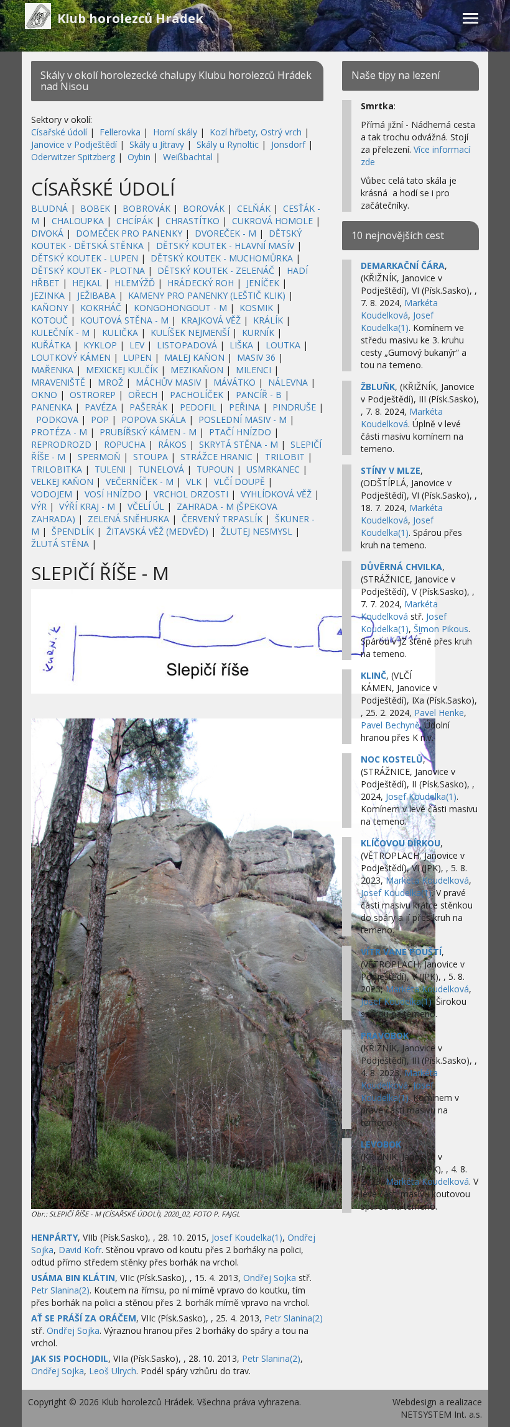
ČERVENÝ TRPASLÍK (222, 519)
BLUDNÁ (49, 208)
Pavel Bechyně (390, 725)
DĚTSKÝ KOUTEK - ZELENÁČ (215, 270)
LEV (136, 345)
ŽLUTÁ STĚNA (60, 544)
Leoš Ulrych (112, 1371)
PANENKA (51, 407)
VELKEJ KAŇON (62, 481)
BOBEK (95, 208)
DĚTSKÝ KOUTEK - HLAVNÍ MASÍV (225, 245)
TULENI (110, 469)
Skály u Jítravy (156, 144)
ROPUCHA (125, 444)
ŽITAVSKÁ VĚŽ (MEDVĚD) (157, 531)
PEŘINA (244, 407)
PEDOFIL (198, 407)
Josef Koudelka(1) (246, 1237)
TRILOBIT (285, 457)
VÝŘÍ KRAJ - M (87, 506)
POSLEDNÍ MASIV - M (242, 419)
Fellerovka (120, 132)
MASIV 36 (256, 357)
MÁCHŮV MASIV (168, 382)
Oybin (139, 157)
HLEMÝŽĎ (134, 283)
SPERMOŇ (99, 457)
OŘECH (142, 395)
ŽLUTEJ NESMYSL (256, 531)
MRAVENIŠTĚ (58, 382)
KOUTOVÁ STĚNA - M (124, 320)
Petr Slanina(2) (60, 1290)
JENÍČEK (262, 283)
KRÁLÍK (268, 320)
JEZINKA (48, 295)
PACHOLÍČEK (196, 395)
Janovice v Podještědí (74, 144)
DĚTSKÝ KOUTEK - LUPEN (84, 258)
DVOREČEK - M (225, 233)
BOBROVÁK (146, 208)
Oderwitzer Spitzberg (73, 157)
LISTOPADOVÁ (187, 345)
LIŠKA (241, 345)
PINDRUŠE (294, 407)
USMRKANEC (273, 469)
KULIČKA (120, 332)
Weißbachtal (188, 157)
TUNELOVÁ (161, 469)
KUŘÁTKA (51, 345)
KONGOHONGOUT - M (180, 308)
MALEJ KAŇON (194, 357)
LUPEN (137, 357)
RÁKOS (172, 444)
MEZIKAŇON (196, 370)
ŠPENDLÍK (73, 531)
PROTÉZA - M (59, 432)
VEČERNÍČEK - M (140, 481)
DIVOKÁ (47, 233)
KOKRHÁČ (100, 308)
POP (100, 419)
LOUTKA (283, 345)
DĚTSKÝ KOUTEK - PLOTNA (88, 270)
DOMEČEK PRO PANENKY (129, 233)
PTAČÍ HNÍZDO (240, 432)
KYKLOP (100, 345)
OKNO (44, 395)
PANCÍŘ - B (259, 395)
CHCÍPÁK (134, 221)
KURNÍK (258, 332)
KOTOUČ (49, 320)
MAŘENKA (52, 370)
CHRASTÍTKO (192, 221)
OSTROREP (93, 395)
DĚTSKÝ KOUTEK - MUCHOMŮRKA (222, 258)
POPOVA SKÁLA (153, 419)
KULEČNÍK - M (60, 332)
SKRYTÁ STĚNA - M (238, 444)
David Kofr (79, 1250)
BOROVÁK (204, 208)
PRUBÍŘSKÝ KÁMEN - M (148, 432)
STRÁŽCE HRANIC (216, 457)
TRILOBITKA (56, 469)
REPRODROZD (61, 444)
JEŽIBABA (96, 295)
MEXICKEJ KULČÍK (122, 370)
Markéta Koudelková (399, 309)
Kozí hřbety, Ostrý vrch (256, 132)
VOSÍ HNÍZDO (113, 494)
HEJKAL (87, 283)
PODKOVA (57, 419)
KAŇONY (49, 308)
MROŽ (110, 382)
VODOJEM (51, 494)
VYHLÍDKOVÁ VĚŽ (276, 494)
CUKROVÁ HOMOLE (272, 221)
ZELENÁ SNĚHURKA (128, 519)
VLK (194, 481)
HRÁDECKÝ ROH (200, 283)
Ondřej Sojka (269, 1278)
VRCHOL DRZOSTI (191, 494)
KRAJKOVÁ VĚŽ (211, 320)
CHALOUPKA (78, 221)
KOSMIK (256, 308)
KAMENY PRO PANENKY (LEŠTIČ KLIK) (206, 295)
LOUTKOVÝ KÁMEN (71, 357)
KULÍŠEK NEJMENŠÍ (190, 332)
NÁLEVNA (288, 382)
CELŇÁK (254, 208)
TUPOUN (215, 469)
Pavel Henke (439, 712)
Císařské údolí (59, 132)
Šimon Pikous (441, 629)
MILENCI (253, 370)
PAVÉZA (101, 407)
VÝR (39, 506)
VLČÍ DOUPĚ (239, 481)
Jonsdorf (288, 144)
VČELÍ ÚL (146, 506)
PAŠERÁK (148, 407)
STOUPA (150, 457)
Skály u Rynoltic (228, 144)
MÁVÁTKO (234, 382)
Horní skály (175, 132)
